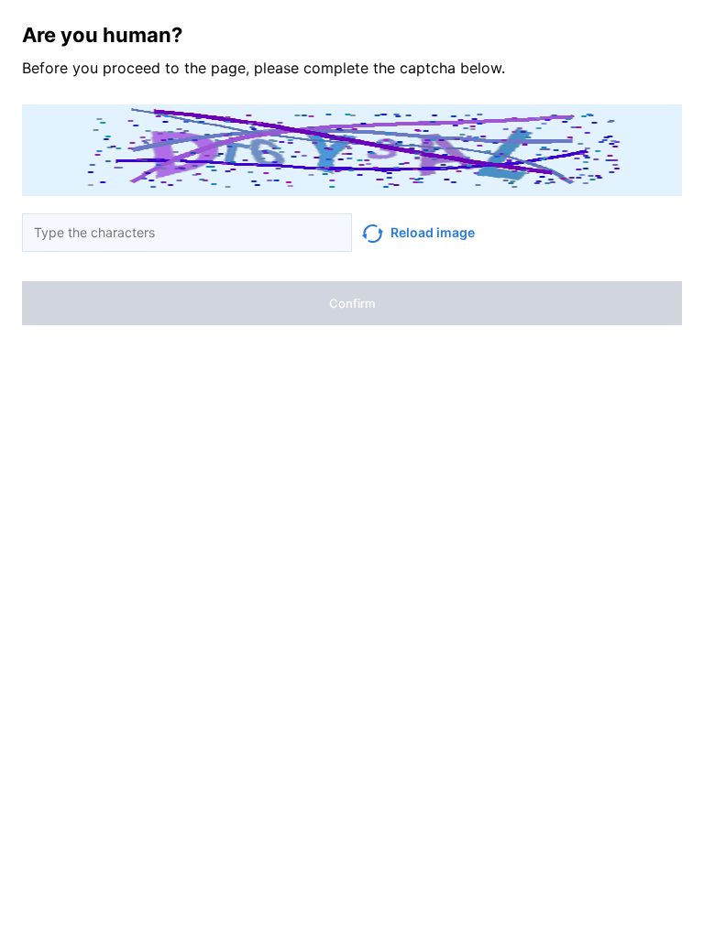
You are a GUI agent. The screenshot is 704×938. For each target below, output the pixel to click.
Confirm (352, 303)
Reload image (432, 232)
